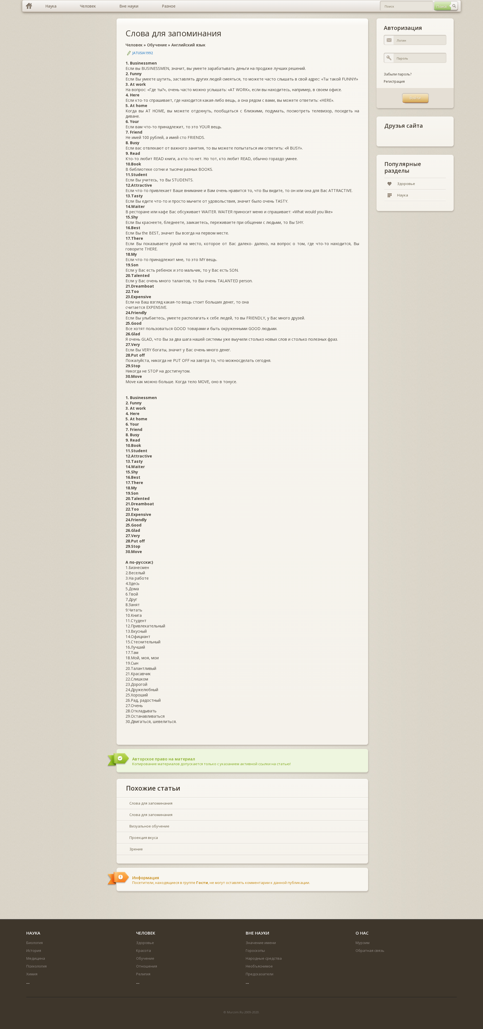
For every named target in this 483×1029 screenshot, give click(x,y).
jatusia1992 (142, 53)
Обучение (157, 45)
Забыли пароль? (397, 74)
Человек (134, 45)
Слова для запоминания (173, 33)
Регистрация (394, 81)
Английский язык (188, 45)
